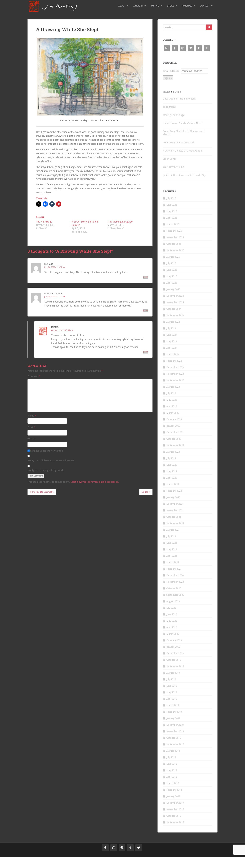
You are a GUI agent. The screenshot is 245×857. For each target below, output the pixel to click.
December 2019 (175, 653)
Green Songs (169, 158)
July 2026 (171, 198)
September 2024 (175, 315)
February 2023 (174, 419)
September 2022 (175, 445)
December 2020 (175, 575)
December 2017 (175, 802)
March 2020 (172, 633)
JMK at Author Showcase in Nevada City (184, 175)
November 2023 (175, 373)
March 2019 (172, 705)
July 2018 (171, 757)
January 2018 (173, 796)
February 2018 (174, 789)
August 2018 (173, 750)
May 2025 (171, 276)
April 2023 (171, 406)
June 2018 (171, 763)
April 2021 (171, 555)
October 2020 (173, 588)
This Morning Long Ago (120, 221)
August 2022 (173, 451)
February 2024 (174, 360)
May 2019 (171, 692)
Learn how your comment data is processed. (94, 481)
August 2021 (173, 529)
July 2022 (171, 458)
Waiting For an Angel (174, 114)
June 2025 (171, 269)
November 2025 (175, 237)
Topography (169, 106)
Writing (155, 5)
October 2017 (173, 815)
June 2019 (171, 685)
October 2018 (173, 737)
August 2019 (173, 672)
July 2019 (171, 679)
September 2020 (175, 594)
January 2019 (173, 718)
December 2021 (175, 503)
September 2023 (175, 380)
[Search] (209, 27)
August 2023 (173, 386)
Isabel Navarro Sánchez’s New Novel (182, 123)
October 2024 (173, 308)
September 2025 (175, 250)
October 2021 (173, 516)
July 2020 (171, 607)
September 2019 (175, 666)
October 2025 (173, 243)
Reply (145, 277)
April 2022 (171, 477)
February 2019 (174, 711)
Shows (170, 5)
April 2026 (171, 217)
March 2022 (172, 484)
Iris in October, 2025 (173, 166)
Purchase (187, 5)
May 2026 (171, 211)
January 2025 (173, 289)
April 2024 (171, 347)
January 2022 (173, 497)
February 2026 (174, 230)
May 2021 (171, 549)
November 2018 (175, 731)
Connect (205, 5)
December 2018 (175, 724)
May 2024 (171, 341)
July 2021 (171, 536)
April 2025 (171, 282)
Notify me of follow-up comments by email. (51, 460)
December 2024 (175, 295)
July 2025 (171, 263)
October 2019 (173, 659)
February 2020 (174, 640)
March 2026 (172, 224)
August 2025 (173, 256)
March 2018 (172, 783)
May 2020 (171, 620)
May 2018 (171, 770)
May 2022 (171, 471)
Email (31, 427)
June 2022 (171, 464)
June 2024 (171, 334)
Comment (34, 376)
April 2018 (171, 776)
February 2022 (174, 490)
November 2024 (175, 302)
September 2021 (175, 523)
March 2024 (172, 354)
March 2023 (172, 412)
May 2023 (171, 399)
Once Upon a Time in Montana (179, 98)
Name (32, 415)
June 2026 (171, 204)
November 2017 (175, 809)
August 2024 (173, 321)
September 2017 (175, 822)
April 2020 (171, 627)
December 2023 (175, 367)
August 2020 (173, 601)
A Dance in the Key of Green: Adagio (182, 150)
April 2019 (171, 698)
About (121, 5)
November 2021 (175, 510)
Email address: (171, 70)
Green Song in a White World (178, 142)
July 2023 (171, 393)
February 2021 (174, 568)
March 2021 (172, 562)
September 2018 (175, 744)
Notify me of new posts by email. (45, 470)
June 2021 (171, 542)
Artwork (138, 5)
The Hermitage (44, 221)
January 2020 (173, 646)
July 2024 (171, 328)
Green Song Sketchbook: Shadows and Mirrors (183, 133)
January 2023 (173, 425)
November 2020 (175, 581)
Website (32, 439)
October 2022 (173, 438)
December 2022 (175, 432)
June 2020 (171, 614)
